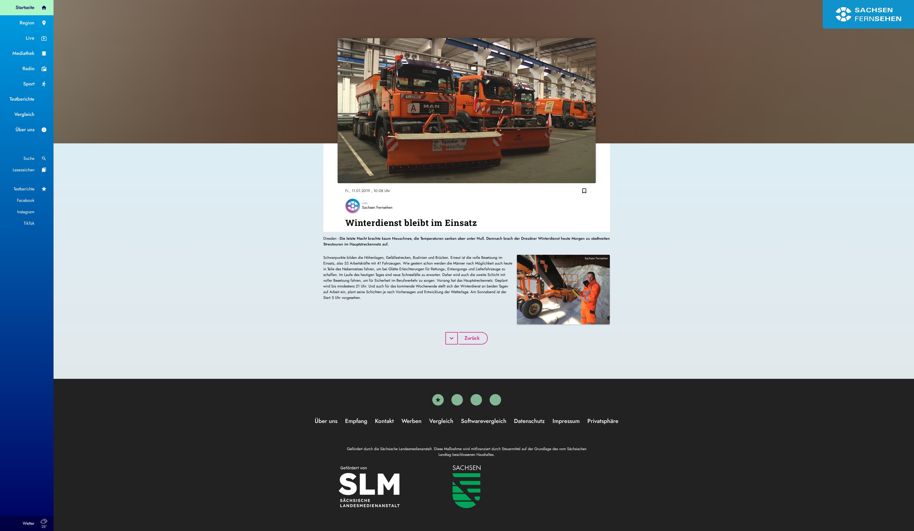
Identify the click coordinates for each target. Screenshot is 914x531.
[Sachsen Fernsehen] (868, 14)
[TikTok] (495, 400)
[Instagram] (476, 400)
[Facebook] (457, 400)
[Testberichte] (438, 400)
